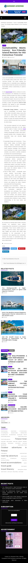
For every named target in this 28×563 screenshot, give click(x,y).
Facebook (6, 248)
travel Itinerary (7, 469)
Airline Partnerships (4, 431)
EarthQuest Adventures (6, 22)
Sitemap (21, 556)
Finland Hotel (21, 439)
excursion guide (19, 434)
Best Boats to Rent (24, 432)
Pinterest (22, 248)
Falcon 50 (25, 434)
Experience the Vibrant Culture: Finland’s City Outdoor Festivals (17, 384)
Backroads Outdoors (14, 432)
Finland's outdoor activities (22, 436)
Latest (11, 350)
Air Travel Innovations (23, 431)
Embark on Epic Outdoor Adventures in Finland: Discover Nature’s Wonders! (17, 372)
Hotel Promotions (10, 443)
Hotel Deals (20, 441)
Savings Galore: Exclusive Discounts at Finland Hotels (17, 409)
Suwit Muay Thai (24, 458)
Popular (5, 350)
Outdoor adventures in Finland (14, 449)
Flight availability (9, 441)
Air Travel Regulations (4, 432)
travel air (25, 462)
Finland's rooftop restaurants (5, 439)
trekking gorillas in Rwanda (22, 469)
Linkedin (6, 251)
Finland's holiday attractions (5, 436)
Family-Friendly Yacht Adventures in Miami (14, 500)
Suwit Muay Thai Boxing (5, 460)
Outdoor (10, 366)
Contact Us (7, 556)
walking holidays (15, 471)
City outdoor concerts (4, 434)
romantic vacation (24, 456)
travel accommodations (11, 462)
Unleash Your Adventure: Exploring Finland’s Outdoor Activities (17, 397)
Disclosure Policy (15, 556)
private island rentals (8, 243)
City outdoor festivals (12, 434)
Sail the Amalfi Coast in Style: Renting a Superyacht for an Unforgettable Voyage (14, 338)
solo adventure (3, 458)
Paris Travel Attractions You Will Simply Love (14, 263)
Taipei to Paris (24, 460)
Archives (3, 421)
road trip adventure (9, 456)
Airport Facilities (13, 431)
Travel (14, 22)
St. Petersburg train (13, 458)
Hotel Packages (3, 443)
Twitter (14, 248)
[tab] (4, 350)
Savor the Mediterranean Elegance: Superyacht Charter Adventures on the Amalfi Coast (14, 314)
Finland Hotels (3, 441)
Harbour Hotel (15, 441)
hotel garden (25, 441)
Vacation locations (4, 471)
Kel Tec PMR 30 (17, 443)
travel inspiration (24, 466)
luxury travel (25, 443)
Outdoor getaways (4, 453)
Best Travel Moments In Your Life (11, 258)
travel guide (6, 466)
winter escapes (20, 471)
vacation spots (9, 471)
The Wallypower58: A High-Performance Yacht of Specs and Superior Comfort (14, 289)
